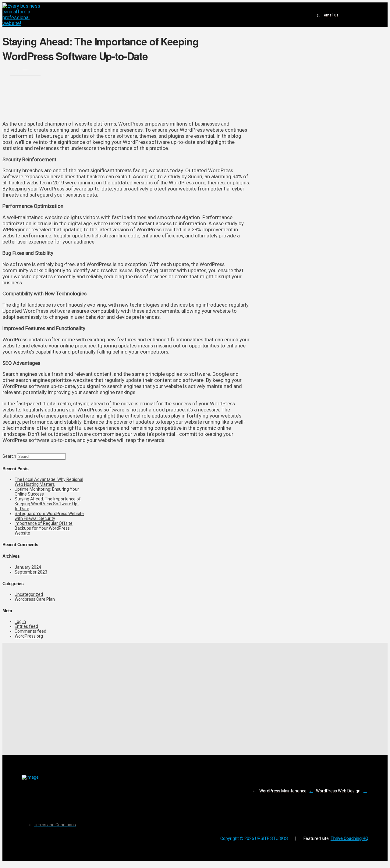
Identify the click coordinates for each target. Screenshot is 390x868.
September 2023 (31, 572)
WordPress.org (29, 636)
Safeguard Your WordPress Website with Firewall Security (49, 516)
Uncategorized (29, 594)
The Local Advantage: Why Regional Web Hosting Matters (49, 482)
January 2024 (28, 567)
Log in (20, 621)
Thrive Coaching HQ (349, 838)
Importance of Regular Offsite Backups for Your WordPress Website (44, 528)
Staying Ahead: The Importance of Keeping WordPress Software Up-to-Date (48, 503)
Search (9, 456)
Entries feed (26, 626)
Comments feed (30, 631)
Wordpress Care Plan (35, 599)
